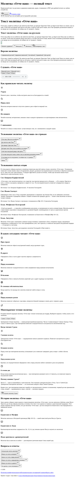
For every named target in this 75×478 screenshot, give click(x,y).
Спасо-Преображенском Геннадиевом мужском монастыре (36, 475)
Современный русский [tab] (7, 55)
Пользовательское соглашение (30, 472)
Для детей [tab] (47, 55)
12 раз (8, 73)
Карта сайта (49, 472)
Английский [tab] (31, 55)
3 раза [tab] (3, 318)
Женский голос (15, 71)
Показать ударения (6, 46)
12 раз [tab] (8, 318)
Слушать (6, 14)
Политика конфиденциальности (11, 472)
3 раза (3, 73)
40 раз (13, 73)
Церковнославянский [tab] (21, 55)
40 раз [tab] (13, 318)
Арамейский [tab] (39, 55)
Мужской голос (5, 71)
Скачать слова (16, 14)
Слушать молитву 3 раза (10, 393)
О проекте (43, 472)
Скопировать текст (40, 46)
